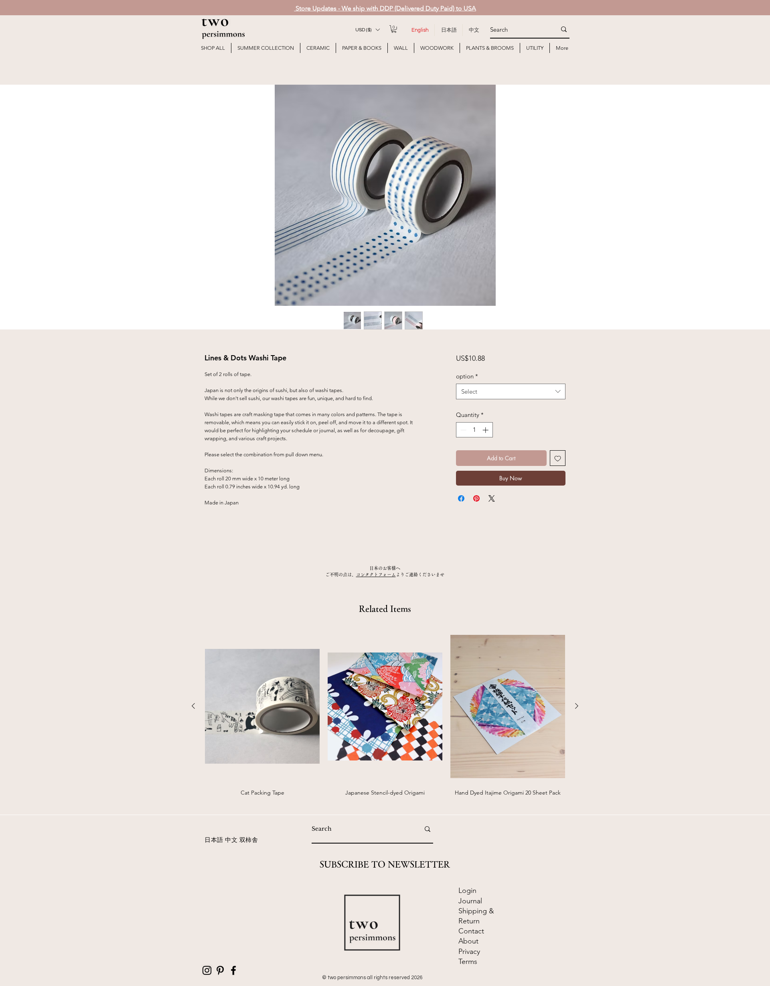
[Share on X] (491, 498)
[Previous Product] (193, 706)
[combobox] (510, 391)
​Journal (470, 901)
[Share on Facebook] (461, 498)
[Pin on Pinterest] (476, 498)
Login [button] (467, 890)
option (467, 376)
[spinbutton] (474, 430)
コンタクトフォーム (376, 574)
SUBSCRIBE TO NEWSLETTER (385, 864)
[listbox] (367, 30)
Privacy (469, 951)
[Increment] (486, 430)
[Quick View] (262, 706)
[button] (367, 30)
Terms (467, 961)
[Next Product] (577, 706)
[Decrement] (462, 430)
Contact (472, 931)
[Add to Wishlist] (557, 458)
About (468, 941)
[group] (385, 718)
